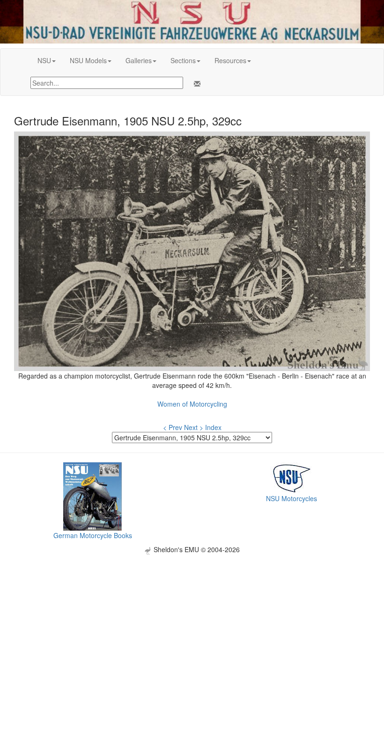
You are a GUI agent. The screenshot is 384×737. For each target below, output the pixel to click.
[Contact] (195, 83)
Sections (183, 60)
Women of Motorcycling (192, 404)
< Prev (172, 427)
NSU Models (88, 60)
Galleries (139, 60)
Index (213, 427)
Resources (230, 60)
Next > (193, 427)
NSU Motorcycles (291, 498)
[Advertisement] (192, 620)
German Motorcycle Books (92, 535)
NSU (44, 60)
